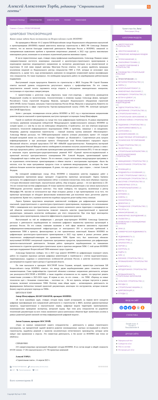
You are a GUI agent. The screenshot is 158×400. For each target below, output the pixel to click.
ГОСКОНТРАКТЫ (124, 200)
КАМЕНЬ (121, 197)
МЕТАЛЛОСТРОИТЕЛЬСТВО (129, 82)
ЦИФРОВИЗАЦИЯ (125, 290)
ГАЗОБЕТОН (123, 219)
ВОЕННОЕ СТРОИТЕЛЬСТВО (129, 258)
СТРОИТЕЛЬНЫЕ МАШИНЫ (129, 287)
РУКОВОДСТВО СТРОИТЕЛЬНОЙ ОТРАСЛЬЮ (130, 73)
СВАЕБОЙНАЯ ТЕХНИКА (128, 62)
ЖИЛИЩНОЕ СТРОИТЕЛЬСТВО (130, 94)
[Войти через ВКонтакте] (125, 308)
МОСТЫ (121, 191)
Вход (137, 31)
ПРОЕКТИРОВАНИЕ (32, 28)
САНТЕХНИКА (123, 131)
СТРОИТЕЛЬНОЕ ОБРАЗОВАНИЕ (131, 117)
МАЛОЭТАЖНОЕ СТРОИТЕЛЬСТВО (132, 164)
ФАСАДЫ (121, 284)
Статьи (20, 28)
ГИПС (120, 255)
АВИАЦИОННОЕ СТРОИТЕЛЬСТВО (132, 161)
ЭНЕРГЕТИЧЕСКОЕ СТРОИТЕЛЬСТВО (124, 45)
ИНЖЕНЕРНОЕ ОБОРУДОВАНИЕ (131, 216)
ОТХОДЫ (121, 293)
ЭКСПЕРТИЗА (123, 148)
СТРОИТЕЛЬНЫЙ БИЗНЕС (128, 188)
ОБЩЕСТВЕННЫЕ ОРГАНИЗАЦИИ (131, 137)
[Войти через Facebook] (130, 308)
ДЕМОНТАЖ (123, 203)
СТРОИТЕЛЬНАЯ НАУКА (127, 114)
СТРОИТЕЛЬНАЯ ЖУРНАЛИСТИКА (131, 151)
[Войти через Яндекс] (134, 308)
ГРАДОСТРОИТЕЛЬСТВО (128, 145)
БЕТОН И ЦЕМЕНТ (125, 98)
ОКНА (120, 229)
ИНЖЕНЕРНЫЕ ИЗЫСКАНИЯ (129, 91)
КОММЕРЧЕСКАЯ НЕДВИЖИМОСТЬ (132, 232)
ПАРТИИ (121, 246)
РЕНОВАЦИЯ (123, 169)
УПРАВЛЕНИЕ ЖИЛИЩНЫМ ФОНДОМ (133, 54)
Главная (13, 28)
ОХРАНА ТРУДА (124, 240)
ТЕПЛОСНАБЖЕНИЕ (126, 59)
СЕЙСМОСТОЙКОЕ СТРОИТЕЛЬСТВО (133, 120)
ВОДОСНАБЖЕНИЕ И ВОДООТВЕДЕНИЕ (125, 101)
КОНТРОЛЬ (122, 249)
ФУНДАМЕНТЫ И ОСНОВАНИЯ (130, 172)
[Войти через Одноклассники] (142, 308)
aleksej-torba (34, 367)
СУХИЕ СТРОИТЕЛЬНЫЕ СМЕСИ (131, 175)
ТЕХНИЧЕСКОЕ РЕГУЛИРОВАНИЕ (131, 140)
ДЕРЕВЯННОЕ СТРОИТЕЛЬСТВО (131, 110)
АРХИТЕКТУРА (124, 243)
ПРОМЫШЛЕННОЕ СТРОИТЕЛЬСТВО (133, 261)
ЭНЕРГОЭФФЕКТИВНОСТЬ (128, 128)
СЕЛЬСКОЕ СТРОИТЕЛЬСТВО (130, 281)
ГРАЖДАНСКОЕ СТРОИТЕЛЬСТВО (131, 206)
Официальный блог (125, 341)
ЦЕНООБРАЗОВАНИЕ (126, 134)
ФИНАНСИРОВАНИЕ (126, 212)
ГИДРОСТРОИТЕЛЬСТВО (128, 107)
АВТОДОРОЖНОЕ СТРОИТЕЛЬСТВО (132, 269)
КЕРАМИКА (122, 194)
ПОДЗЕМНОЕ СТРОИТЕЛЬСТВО (130, 125)
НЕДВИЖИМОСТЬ (125, 237)
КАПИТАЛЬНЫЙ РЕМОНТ (128, 88)
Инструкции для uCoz (126, 350)
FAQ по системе (124, 347)
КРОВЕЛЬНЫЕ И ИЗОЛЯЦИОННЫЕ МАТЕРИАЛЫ (131, 223)
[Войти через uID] (121, 308)
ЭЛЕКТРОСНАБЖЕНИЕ (127, 51)
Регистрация (129, 31)
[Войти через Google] (138, 308)
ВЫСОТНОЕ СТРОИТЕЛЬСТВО (130, 182)
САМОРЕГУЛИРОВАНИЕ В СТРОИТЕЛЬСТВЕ (127, 66)
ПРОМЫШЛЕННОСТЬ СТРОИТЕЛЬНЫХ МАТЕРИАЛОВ (128, 275)
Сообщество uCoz (125, 344)
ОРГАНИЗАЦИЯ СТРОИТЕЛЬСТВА (131, 178)
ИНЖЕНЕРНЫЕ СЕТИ (126, 185)
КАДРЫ (121, 252)
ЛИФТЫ (121, 85)
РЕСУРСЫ (122, 209)
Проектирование (25, 370)
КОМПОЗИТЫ (123, 266)
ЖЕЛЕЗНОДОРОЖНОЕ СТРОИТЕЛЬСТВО (126, 155)
